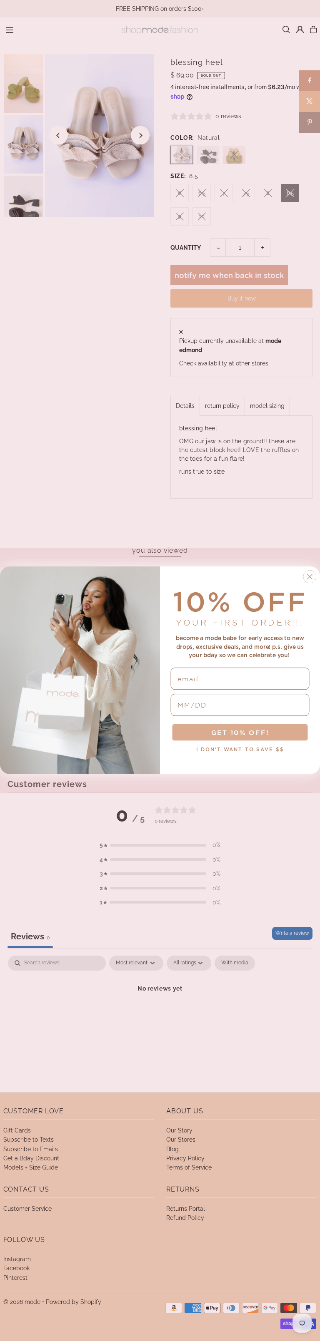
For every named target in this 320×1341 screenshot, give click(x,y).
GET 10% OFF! (240, 733)
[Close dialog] (310, 577)
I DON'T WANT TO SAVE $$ (240, 749)
